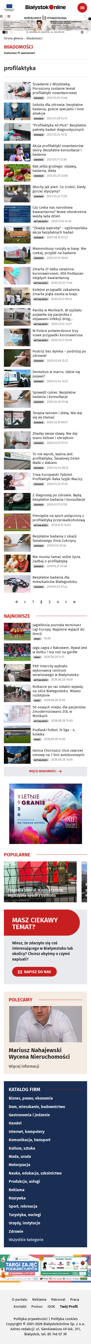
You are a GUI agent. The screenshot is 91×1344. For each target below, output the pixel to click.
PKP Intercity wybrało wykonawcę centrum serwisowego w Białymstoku (56, 670)
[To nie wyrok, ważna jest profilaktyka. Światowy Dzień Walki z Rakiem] (17, 461)
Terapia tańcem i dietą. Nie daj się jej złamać (57, 415)
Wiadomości (34, 38)
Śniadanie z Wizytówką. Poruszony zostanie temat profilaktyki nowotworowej (55, 88)
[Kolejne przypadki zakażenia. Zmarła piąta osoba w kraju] (17, 296)
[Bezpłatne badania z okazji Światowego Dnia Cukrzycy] (17, 543)
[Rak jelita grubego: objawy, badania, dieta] (17, 173)
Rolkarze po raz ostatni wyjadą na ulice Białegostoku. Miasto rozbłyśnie (58, 691)
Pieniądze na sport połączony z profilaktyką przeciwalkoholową (59, 518)
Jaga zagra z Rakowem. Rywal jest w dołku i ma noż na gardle (60, 650)
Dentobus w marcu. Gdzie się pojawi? (56, 374)
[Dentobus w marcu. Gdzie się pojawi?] (17, 378)
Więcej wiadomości (42, 771)
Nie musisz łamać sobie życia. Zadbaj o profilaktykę (57, 559)
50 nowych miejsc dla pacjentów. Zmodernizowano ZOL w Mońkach (59, 711)
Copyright (14, 1324)
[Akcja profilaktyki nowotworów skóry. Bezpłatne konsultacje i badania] (17, 152)
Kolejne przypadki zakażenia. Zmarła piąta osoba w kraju (56, 291)
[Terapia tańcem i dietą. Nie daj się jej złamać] (17, 419)
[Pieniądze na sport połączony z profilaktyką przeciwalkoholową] (17, 522)
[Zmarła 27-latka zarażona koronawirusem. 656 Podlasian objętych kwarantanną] (17, 276)
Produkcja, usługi (24, 1181)
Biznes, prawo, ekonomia (31, 1098)
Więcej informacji (24, 1066)
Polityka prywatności (31, 1319)
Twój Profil (69, 1306)
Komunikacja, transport (29, 1140)
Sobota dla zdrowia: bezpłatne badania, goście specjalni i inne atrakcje (58, 109)
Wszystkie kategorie (26, 1239)
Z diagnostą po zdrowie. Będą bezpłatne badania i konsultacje (59, 497)
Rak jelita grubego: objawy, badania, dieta (55, 168)
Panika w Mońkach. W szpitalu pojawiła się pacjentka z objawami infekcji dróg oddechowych (57, 314)
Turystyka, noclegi (25, 1214)
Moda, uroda (20, 1156)
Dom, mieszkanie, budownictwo (37, 1106)
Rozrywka (17, 1198)
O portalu (19, 1299)
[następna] (66, 602)
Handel (15, 1123)
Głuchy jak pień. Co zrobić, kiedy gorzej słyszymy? (59, 189)
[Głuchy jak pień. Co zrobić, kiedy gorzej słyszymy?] (17, 193)
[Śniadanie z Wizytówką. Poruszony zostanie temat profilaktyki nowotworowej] (17, 91)
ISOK (51, 1306)
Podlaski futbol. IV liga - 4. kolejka (54, 732)
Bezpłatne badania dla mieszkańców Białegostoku (55, 579)
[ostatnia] (74, 602)
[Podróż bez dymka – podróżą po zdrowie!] (17, 358)
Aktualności (41, 221)
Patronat (58, 1299)
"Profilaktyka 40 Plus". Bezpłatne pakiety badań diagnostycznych (59, 127)
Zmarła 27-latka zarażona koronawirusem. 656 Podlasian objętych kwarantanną (58, 273)
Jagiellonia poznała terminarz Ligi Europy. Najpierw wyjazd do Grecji (58, 629)
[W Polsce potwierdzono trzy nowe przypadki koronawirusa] (17, 337)
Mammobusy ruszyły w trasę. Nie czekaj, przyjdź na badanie (59, 250)
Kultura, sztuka (22, 1148)
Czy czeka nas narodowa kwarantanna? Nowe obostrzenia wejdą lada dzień (59, 211)
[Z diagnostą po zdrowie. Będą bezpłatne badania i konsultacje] (17, 502)
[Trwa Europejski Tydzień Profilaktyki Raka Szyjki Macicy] (17, 481)
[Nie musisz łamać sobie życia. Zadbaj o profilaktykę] (17, 563)
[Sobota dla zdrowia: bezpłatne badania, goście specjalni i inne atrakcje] (17, 111)
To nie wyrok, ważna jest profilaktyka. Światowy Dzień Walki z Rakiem (56, 458)
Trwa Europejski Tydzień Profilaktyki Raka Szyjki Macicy (57, 476)
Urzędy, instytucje (24, 1223)
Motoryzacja (19, 1164)
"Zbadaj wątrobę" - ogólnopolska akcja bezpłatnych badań (60, 230)
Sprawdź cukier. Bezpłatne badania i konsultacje (54, 394)
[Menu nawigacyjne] (82, 8)
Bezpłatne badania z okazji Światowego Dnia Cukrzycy (55, 538)
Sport (37, 639)
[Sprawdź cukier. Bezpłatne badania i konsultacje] (17, 399)
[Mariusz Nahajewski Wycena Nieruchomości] (45, 1024)
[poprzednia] (25, 602)
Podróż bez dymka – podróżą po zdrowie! (59, 353)
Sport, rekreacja (23, 1206)
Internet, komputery (26, 1131)
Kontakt (20, 1306)
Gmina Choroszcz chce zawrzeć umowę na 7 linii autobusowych (58, 752)
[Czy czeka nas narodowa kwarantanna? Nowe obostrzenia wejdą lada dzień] (17, 214)
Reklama (17, 1190)
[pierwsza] (17, 602)
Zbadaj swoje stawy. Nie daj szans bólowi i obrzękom (55, 435)
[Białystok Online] (45, 7)
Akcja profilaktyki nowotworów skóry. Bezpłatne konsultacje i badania (58, 150)
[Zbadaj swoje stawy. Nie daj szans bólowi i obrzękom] (17, 440)
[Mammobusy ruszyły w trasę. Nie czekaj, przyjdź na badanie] (17, 255)
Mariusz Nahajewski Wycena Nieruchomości (39, 1053)
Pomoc (37, 1306)
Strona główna (13, 38)
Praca (74, 1299)
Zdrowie (38, 98)
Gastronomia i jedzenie (29, 1115)
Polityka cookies (64, 1319)
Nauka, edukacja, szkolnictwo (35, 1173)
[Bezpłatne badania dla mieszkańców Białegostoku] (17, 584)
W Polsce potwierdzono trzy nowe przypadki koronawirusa (58, 333)
